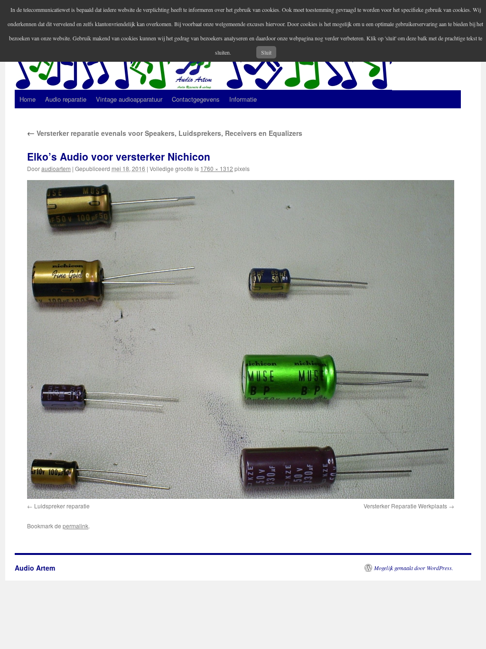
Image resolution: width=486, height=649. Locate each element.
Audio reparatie (65, 99)
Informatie (243, 99)
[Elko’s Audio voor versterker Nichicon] (240, 339)
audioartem (56, 168)
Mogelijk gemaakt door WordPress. (413, 568)
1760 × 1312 (216, 168)
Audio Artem (35, 568)
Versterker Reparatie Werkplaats (405, 506)
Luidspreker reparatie (62, 506)
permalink (75, 526)
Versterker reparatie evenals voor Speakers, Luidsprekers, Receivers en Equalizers (164, 133)
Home (27, 99)
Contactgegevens (196, 99)
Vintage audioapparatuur (129, 99)
